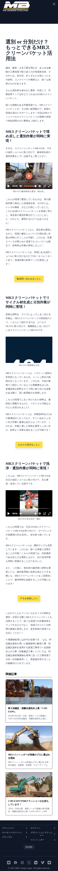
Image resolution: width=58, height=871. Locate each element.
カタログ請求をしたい (29, 445)
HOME (29, 847)
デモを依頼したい (29, 598)
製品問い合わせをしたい (29, 279)
